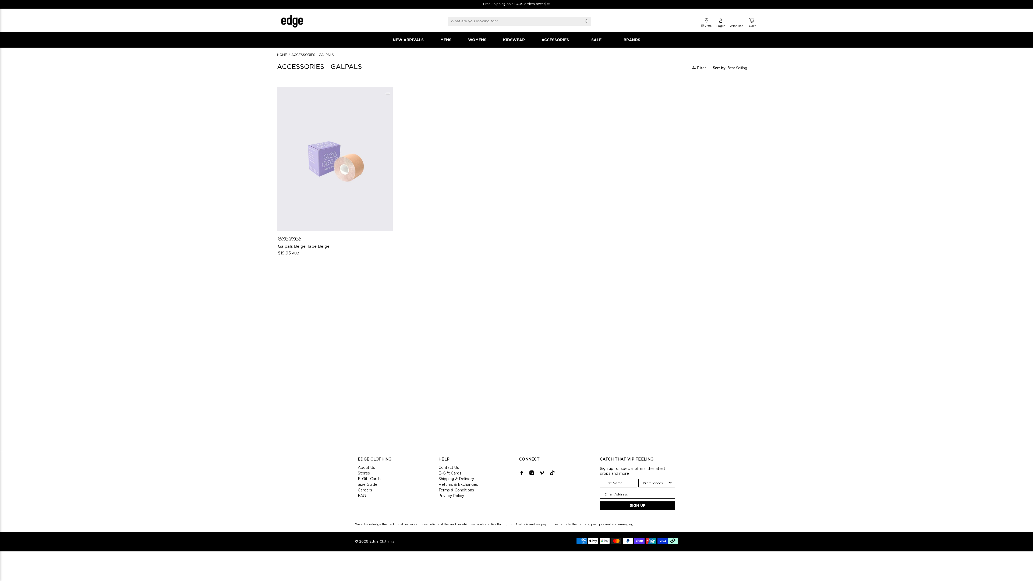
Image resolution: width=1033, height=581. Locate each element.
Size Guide (367, 485)
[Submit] (586, 21)
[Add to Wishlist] (388, 93)
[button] (733, 68)
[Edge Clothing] (292, 21)
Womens (477, 40)
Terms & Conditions (456, 490)
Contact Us (448, 468)
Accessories (555, 40)
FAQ (362, 496)
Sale (596, 40)
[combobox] (655, 483)
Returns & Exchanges (458, 485)
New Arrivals (408, 40)
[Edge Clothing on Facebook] (521, 474)
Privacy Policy (451, 496)
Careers (365, 490)
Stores (364, 473)
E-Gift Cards (369, 479)
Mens (445, 40)
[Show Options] (670, 483)
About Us (366, 468)
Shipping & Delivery (456, 479)
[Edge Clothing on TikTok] (552, 474)
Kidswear (514, 40)
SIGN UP (638, 506)
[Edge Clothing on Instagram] (531, 474)
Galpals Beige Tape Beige (304, 247)
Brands (632, 40)
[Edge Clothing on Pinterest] (542, 474)
